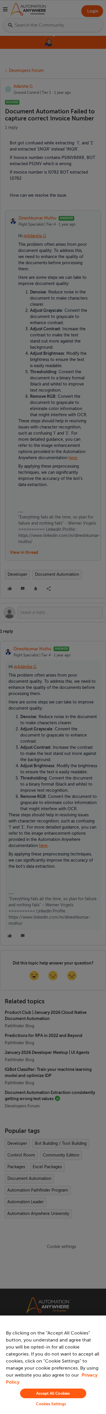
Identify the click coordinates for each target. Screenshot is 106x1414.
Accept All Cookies (53, 1393)
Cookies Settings (51, 1404)
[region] (53, 1365)
